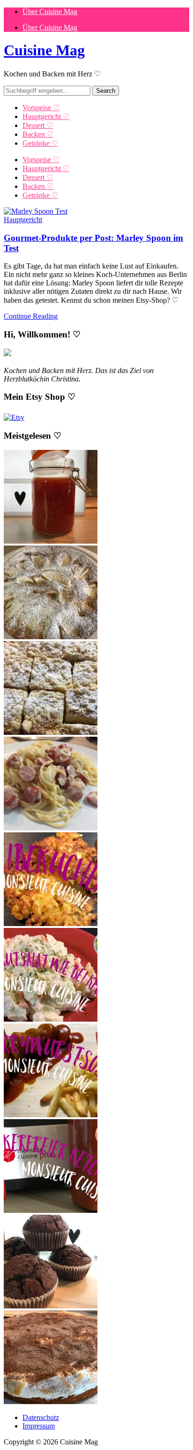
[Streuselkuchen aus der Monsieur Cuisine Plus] (50, 732)
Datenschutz (40, 1417)
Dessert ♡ (37, 125)
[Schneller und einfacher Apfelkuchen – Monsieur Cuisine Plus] (50, 637)
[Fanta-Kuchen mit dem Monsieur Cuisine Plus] (50, 1401)
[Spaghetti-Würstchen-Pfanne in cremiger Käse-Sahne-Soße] (50, 828)
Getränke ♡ (40, 143)
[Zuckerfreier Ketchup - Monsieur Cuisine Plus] (50, 1210)
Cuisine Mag (44, 50)
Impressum (38, 1426)
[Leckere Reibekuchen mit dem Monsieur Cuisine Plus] (50, 923)
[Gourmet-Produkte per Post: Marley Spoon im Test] (35, 211)
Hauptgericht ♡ (45, 116)
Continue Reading (31, 316)
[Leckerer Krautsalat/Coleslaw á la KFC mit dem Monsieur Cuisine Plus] (50, 1019)
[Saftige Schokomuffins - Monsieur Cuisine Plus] (50, 1306)
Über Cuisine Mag (49, 11)
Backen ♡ (37, 134)
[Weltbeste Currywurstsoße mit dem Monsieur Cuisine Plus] (50, 1115)
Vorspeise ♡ (40, 108)
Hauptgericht (23, 220)
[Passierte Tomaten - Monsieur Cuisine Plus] (50, 541)
